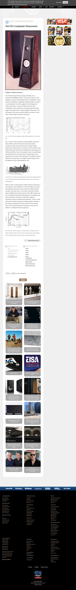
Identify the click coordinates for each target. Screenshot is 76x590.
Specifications (28, 258)
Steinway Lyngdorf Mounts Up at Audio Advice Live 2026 (32, 446)
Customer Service (54, 547)
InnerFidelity (28, 524)
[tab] (23, 279)
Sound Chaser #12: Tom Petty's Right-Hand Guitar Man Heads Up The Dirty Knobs (14, 351)
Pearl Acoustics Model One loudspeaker (14, 302)
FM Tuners (28, 502)
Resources (59, 7)
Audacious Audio (29, 521)
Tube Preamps (5, 505)
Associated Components (31, 260)
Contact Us (53, 544)
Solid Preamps (5, 508)
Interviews (28, 545)
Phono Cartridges (30, 500)
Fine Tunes (53, 534)
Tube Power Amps (6, 506)
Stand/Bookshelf (5, 499)
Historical (28, 548)
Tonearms (28, 499)
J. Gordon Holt (29, 523)
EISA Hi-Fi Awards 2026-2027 (32, 374)
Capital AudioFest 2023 (7, 556)
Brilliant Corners (54, 511)
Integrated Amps (5, 511)
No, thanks (59, 2)
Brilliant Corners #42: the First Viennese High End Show (32, 422)
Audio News (28, 553)
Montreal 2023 (5, 546)
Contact (36, 567)
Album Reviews (54, 500)
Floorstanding (5, 497)
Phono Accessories (30, 508)
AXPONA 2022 (5, 542)
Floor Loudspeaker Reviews (21, 21)
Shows (40, 7)
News (46, 7)
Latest (23, 280)
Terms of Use (53, 553)
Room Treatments (30, 511)
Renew (52, 560)
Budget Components (30, 520)
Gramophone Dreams (55, 512)
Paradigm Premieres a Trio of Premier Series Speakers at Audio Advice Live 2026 (32, 398)
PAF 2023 (4, 557)
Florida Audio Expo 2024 (7, 554)
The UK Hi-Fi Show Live (55, 548)
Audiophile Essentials (30, 544)
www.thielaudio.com (12, 256)
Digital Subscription (55, 558)
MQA (27, 550)
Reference (28, 542)
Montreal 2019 (5, 549)
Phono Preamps (5, 512)
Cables (27, 506)
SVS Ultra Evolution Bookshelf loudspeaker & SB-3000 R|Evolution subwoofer (14, 398)
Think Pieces (29, 547)
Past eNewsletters (30, 555)
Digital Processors (6, 520)
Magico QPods (14, 373)
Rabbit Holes (53, 515)
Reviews (16, 7)
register (13, 273)
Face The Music (54, 533)
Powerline (28, 509)
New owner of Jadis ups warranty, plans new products (14, 326)
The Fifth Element (54, 527)
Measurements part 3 (30, 265)
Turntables (28, 497)
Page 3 (27, 252)
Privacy (52, 551)
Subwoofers (4, 500)
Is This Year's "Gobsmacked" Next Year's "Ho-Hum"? (32, 470)
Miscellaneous (29, 515)
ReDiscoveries (53, 517)
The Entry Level (54, 531)
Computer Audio (5, 521)
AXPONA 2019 (5, 544)
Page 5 (27, 256)
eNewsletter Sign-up (55, 542)
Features (52, 502)
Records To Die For (54, 499)
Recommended (25, 7)
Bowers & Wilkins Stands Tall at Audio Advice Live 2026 (14, 446)
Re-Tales (52, 518)
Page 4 (27, 254)
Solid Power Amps (6, 509)
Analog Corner (54, 524)
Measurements (28, 262)
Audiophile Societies (55, 541)
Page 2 (27, 250)
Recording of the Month (55, 497)
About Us (53, 545)
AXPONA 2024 (5, 539)
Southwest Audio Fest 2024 (7, 551)
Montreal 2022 (5, 547)
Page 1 (27, 248)
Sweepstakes (29, 559)
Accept (65, 2)
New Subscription (54, 557)
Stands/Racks (29, 512)
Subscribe (51, 7)
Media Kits (53, 550)
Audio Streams (54, 528)
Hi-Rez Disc (4, 518)
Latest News (29, 552)
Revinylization (53, 520)
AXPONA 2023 (5, 541)
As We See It (53, 508)
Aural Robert (53, 509)
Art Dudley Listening (55, 525)
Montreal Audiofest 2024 (7, 553)
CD (2, 517)
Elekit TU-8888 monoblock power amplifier (32, 302)
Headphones (29, 514)
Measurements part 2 (33, 240)
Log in (7, 273)
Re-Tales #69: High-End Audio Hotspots (14, 469)
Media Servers (5, 523)
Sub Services (53, 561)
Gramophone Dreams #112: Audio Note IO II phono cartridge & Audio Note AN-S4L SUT (32, 327)
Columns (34, 7)
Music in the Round (54, 530)
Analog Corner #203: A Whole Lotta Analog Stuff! (32, 349)
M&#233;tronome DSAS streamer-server (14, 421)
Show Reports (6, 538)
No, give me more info (21, 4)
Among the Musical (55, 506)
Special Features (29, 541)
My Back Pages (54, 514)
